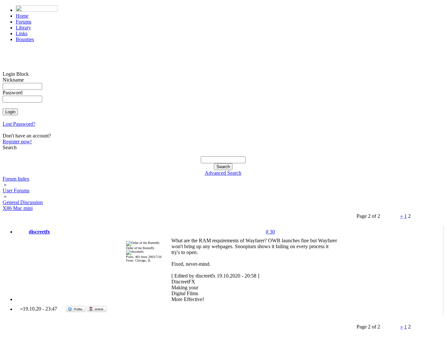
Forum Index (16, 179)
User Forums (16, 190)
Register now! (17, 141)
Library (23, 27)
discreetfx (39, 231)
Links (21, 33)
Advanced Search (223, 173)
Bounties (25, 39)
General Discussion (23, 202)
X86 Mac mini (18, 208)
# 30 (270, 231)
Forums (23, 21)
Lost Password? (19, 124)
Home (22, 16)
